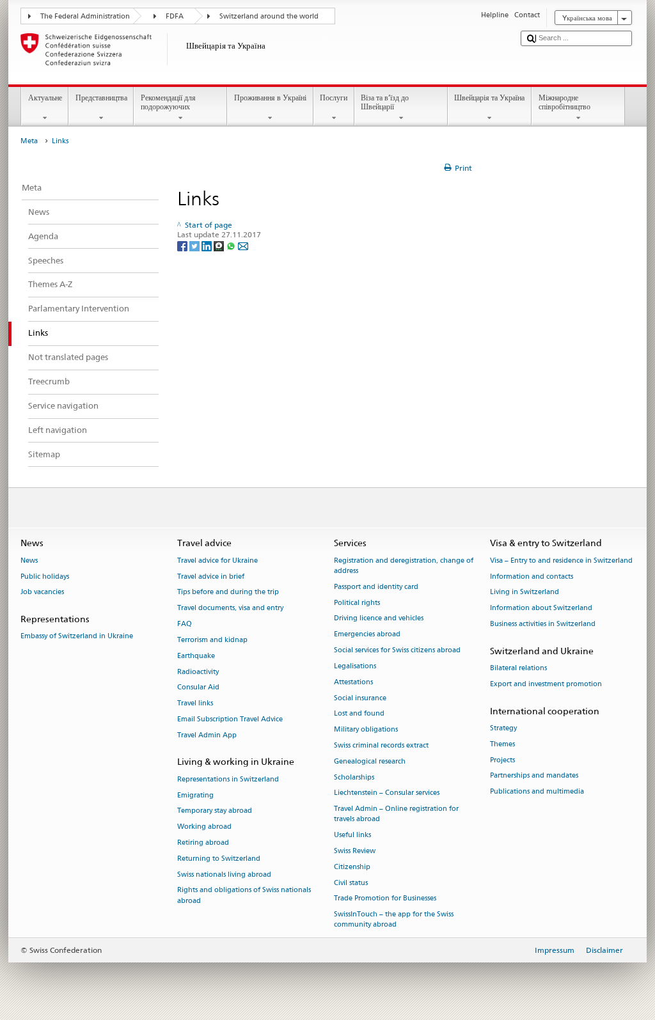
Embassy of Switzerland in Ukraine (76, 636)
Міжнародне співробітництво (564, 102)
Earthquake (196, 656)
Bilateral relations (518, 668)
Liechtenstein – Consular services (386, 793)
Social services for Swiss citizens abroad (397, 650)
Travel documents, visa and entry (230, 608)
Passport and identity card (376, 587)
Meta (29, 141)
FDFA (175, 16)
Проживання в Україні (270, 97)
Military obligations (366, 730)
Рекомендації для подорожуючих (168, 102)
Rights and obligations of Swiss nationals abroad (244, 895)
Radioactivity (198, 672)
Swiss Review (354, 851)
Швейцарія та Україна (489, 97)
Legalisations (355, 666)
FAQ (184, 624)
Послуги (333, 97)
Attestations (353, 682)
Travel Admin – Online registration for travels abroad (396, 814)
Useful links (352, 835)
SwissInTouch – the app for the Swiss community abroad (394, 920)
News (29, 560)
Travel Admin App (207, 735)
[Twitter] (195, 245)
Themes (502, 744)
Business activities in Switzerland (543, 624)
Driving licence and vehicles (378, 619)
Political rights (357, 603)
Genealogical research (370, 761)
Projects (502, 760)
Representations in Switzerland (228, 779)
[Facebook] (183, 245)
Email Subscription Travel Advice (230, 719)
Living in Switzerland (524, 592)
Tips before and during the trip (228, 592)
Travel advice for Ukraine (217, 560)
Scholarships (354, 777)
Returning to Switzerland (218, 858)
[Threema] (220, 245)
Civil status (351, 883)
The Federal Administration (85, 16)
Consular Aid (198, 688)
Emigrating (195, 795)
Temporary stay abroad (214, 811)
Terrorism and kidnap (212, 640)
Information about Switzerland (541, 608)
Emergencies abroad (367, 635)
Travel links (195, 704)
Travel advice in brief (210, 576)
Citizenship (352, 867)
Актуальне (45, 97)
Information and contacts (531, 576)
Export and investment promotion (546, 684)
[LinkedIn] (207, 245)
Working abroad (204, 827)
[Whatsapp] (232, 245)
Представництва (101, 97)
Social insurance (360, 698)
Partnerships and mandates (534, 776)
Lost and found (359, 714)
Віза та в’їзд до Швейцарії (385, 102)
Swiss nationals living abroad (224, 874)
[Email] (243, 245)
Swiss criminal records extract (381, 745)
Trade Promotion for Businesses (385, 899)
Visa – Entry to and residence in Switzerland (561, 560)
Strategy (503, 728)
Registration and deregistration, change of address (403, 565)
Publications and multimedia (537, 792)
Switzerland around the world (269, 16)
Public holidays (44, 576)
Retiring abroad (203, 842)
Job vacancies (42, 592)
